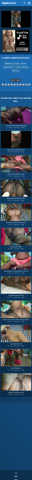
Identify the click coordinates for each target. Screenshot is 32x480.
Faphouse (9, 63)
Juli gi (17, 63)
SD (19, 80)
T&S (16, 473)
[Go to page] (29, 3)
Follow (24, 63)
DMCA (16, 476)
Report (26, 67)
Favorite (16, 70)
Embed (18, 67)
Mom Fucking (9, 67)
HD (14, 80)
